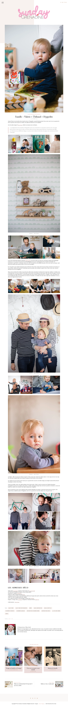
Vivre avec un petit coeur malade (33, 668)
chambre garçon (21, 610)
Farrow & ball (32, 590)
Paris (7, 613)
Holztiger (37, 599)
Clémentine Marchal (24, 627)
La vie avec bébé (56, 610)
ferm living (15, 590)
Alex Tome (17, 602)
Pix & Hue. (54, 703)
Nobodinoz (19, 593)
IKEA (24, 594)
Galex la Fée (27, 260)
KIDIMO (32, 598)
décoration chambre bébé (33, 610)
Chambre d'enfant (10, 610)
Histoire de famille (53, 668)
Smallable (20, 599)
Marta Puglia (41, 703)
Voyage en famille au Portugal (13, 668)
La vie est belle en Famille (34, 114)
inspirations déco (46, 610)
